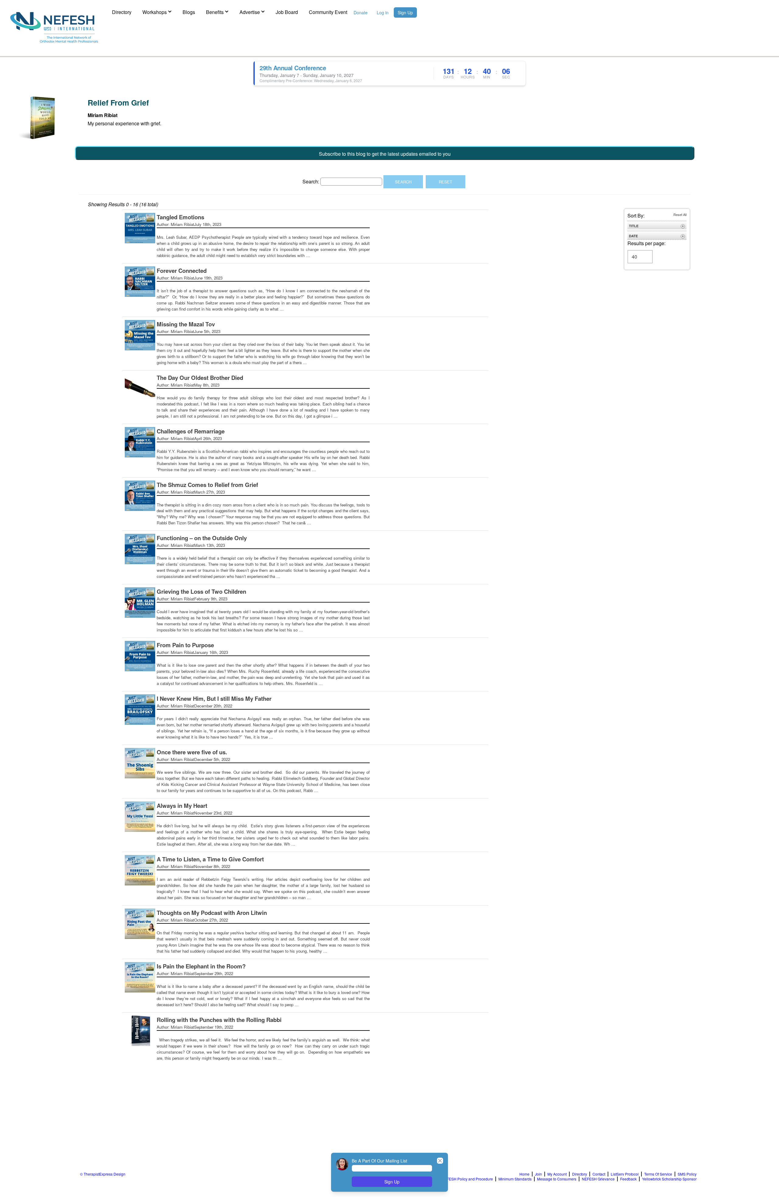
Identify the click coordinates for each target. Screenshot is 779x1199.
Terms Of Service (658, 1174)
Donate (361, 12)
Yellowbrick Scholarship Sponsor (669, 1178)
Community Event (328, 12)
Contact (598, 1174)
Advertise (249, 12)
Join (538, 1174)
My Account (557, 1174)
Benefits (215, 12)
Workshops (154, 12)
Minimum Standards (515, 1178)
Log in (383, 12)
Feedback (628, 1178)
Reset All (679, 214)
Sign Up (405, 12)
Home (524, 1174)
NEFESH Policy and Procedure (467, 1178)
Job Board (287, 12)
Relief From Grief (118, 102)
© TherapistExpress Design (102, 1173)
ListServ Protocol (625, 1174)
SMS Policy (687, 1174)
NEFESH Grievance (598, 1178)
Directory (121, 12)
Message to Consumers (556, 1178)
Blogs (189, 12)
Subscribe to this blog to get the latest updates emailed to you (385, 153)
